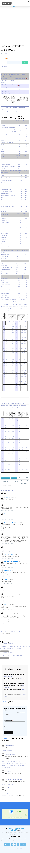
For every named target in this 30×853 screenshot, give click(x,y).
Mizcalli (11, 838)
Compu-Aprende (23, 838)
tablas (14, 477)
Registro (26, 832)
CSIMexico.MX (11, 841)
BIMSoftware (4, 841)
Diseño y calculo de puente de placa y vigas (15, 781)
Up (2, 501)
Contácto (3, 832)
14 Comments (5, 53)
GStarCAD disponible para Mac (12, 689)
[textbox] (15, 486)
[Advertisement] (15, 22)
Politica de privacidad (11, 832)
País (5, 726)
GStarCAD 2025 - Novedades (12, 694)
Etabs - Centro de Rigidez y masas (13, 773)
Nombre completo (8, 720)
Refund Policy (20, 832)
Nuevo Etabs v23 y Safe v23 (11, 679)
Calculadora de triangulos (6, 643)
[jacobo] (5, 493)
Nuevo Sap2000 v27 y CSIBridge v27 (14, 674)
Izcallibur (16, 838)
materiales (5, 477)
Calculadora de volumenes (6, 652)
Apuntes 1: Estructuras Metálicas (12, 790)
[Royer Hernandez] (2, 493)
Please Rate (3, 62)
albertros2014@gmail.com (18, 795)
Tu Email (6, 714)
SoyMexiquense (4, 838)
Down (6, 501)
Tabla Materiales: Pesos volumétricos (13, 747)
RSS (27, 478)
